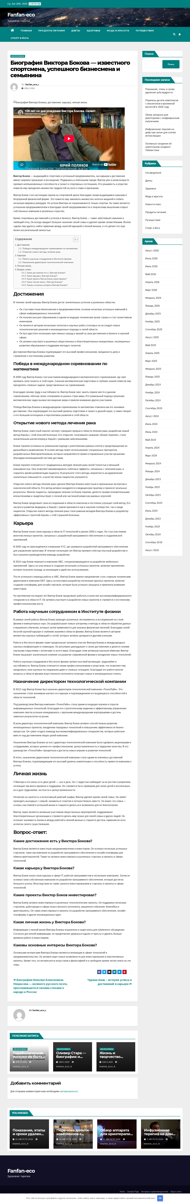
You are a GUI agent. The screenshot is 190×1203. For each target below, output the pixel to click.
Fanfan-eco (21, 15)
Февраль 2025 (153, 369)
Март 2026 (151, 290)
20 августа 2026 (68, 1139)
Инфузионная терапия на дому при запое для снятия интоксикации (160, 132)
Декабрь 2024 (153, 384)
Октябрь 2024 (153, 400)
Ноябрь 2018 (152, 526)
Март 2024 (151, 455)
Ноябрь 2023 (152, 487)
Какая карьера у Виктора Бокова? (42, 276)
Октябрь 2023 (153, 495)
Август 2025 (152, 337)
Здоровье (93, 30)
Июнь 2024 (151, 432)
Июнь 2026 (151, 266)
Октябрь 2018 (153, 534)
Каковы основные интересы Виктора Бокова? (47, 285)
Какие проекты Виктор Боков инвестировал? (47, 279)
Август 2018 (152, 550)
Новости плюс (153, 204)
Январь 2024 (152, 471)
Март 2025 (151, 361)
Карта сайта (176, 1192)
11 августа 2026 (112, 1139)
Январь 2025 (152, 377)
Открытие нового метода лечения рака (41, 252)
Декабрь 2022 (153, 518)
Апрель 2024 (152, 447)
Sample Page (133, 1192)
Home (122, 1192)
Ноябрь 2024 (152, 392)
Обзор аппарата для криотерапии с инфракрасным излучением (162, 118)
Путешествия (145, 30)
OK (160, 1198)
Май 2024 (150, 440)
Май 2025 (150, 345)
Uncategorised (17, 56)
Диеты (75, 30)
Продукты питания (51, 30)
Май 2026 (150, 274)
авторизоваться (69, 1091)
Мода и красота (118, 30)
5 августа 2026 (155, 1139)
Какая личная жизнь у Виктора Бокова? (44, 282)
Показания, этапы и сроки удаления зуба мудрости (29, 1134)
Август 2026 (152, 250)
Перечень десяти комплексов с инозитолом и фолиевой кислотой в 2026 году (161, 103)
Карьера (21, 255)
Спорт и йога (20, 38)
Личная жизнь (24, 266)
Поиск (149, 53)
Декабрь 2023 (153, 479)
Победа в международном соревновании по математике (50, 248)
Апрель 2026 (152, 282)
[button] (174, 34)
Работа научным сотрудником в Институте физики (46, 259)
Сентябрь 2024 (153, 408)
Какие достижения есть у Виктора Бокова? (46, 273)
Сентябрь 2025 (153, 329)
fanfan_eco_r (32, 84)
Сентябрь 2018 (153, 542)
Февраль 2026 (153, 298)
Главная (26, 30)
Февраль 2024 (153, 463)
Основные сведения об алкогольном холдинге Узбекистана (158, 146)
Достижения (23, 245)
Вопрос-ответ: (24, 269)
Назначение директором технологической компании (47, 262)
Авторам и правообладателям (154, 1192)
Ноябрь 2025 (152, 321)
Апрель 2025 (152, 353)
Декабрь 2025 (153, 313)
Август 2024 (152, 416)
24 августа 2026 (24, 1139)
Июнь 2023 (151, 511)
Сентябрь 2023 (153, 503)
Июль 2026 (151, 258)
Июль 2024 (151, 424)
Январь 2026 (152, 306)
